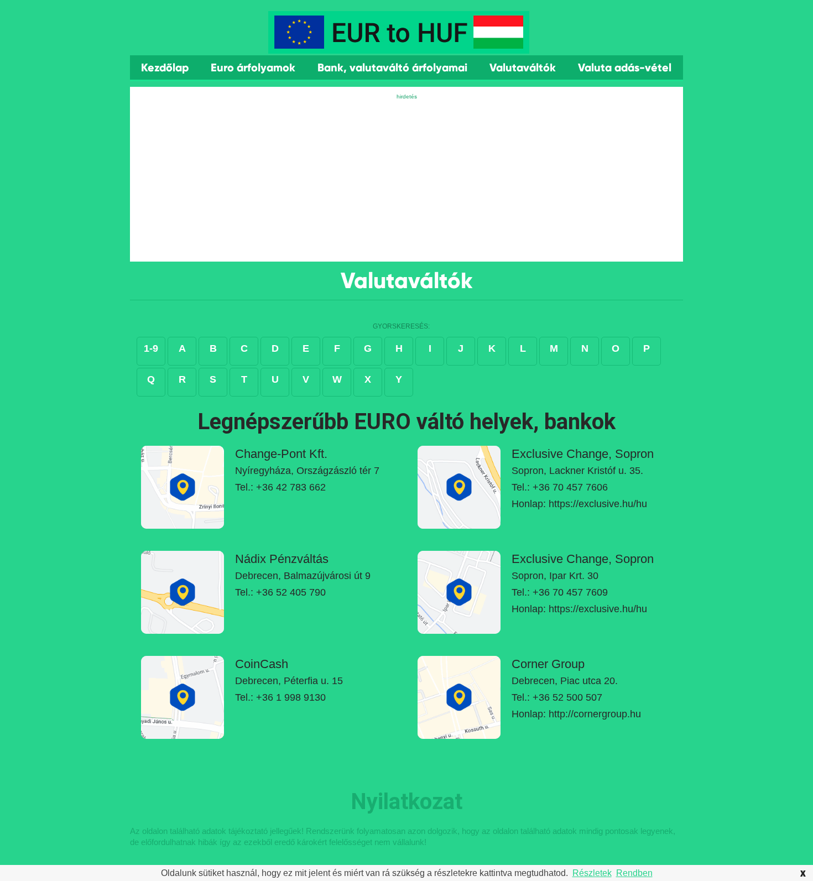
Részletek (592, 873)
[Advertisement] (406, 178)
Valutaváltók (522, 67)
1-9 (151, 348)
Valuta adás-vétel (624, 67)
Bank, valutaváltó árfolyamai (392, 67)
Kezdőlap (165, 67)
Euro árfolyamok (253, 67)
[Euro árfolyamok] (398, 44)
